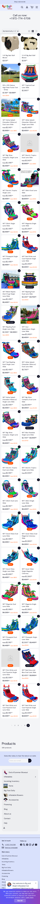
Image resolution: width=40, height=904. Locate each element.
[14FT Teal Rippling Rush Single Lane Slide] (10, 358)
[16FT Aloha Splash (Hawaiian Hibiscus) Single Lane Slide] (10, 393)
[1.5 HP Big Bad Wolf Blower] (30, 48)
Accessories (6, 873)
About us (5, 882)
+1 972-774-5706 (19, 18)
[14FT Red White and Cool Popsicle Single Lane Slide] (30, 252)
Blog (3, 879)
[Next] (28, 725)
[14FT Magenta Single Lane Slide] (30, 218)
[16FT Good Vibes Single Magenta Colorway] (30, 565)
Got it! (20, 901)
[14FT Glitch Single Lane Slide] (10, 218)
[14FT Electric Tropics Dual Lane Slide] (30, 150)
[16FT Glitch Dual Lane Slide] (10, 495)
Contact (4, 885)
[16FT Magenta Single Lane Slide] (30, 599)
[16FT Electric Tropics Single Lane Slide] (30, 461)
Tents (3, 864)
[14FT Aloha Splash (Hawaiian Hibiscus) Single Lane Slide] (30, 116)
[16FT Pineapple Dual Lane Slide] (10, 632)
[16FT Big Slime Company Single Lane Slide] (10, 428)
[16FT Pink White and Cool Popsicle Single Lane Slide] (10, 666)
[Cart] (31, 7)
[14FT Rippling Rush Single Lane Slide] (10, 321)
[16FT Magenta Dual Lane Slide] (10, 599)
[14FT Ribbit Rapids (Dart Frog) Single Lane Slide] (10, 287)
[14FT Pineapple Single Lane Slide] (10, 251)
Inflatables (5, 859)
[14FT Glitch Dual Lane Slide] (30, 185)
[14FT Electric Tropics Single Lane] (10, 185)
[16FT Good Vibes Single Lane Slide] (10, 564)
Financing (5, 876)
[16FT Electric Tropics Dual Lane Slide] (10, 463)
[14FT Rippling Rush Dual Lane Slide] (30, 286)
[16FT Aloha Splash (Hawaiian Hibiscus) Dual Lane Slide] (30, 356)
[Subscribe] (29, 761)
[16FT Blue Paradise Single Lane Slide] (30, 427)
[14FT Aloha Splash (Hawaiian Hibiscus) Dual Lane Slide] (10, 116)
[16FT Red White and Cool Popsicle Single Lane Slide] (30, 701)
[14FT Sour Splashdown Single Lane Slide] (30, 323)
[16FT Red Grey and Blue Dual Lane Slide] (30, 665)
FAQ (3, 888)
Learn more (29, 897)
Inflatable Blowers (7, 870)
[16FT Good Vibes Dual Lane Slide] (10, 529)
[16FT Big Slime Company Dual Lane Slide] (30, 393)
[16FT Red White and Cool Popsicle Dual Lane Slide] (10, 701)
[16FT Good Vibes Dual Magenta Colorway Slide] (30, 530)
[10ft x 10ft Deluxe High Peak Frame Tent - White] (10, 81)
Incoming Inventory (8, 862)
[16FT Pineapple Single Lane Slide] (30, 631)
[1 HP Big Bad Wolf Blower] (10, 48)
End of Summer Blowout (9, 856)
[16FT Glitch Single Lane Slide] (30, 495)
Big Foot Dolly (6, 867)
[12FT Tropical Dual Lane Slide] (30, 78)
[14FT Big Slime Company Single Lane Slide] (10, 151)
